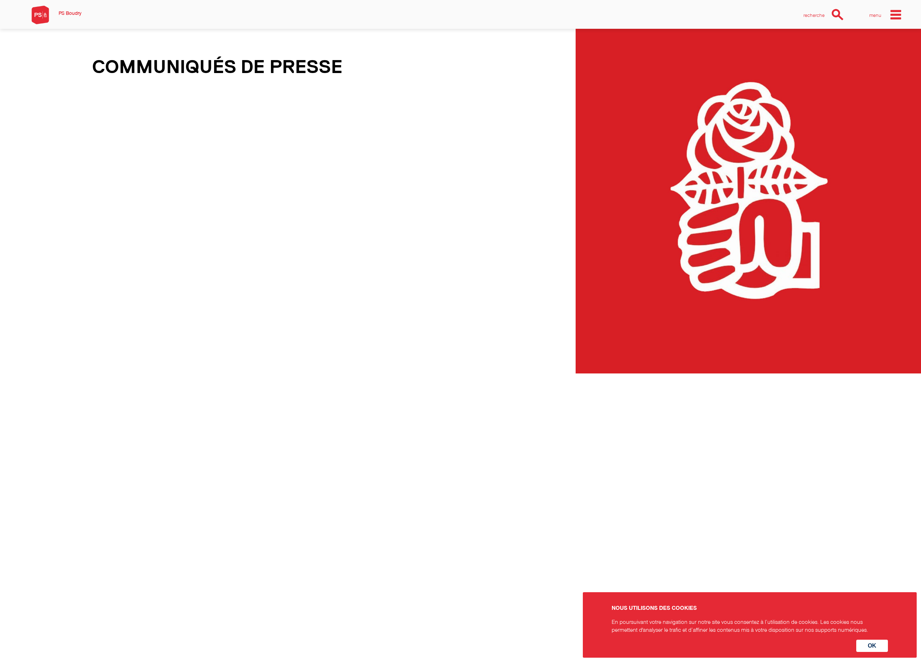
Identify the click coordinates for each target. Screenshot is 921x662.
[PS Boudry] (40, 14)
